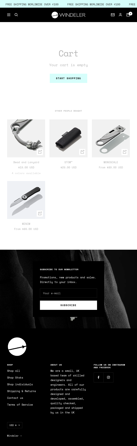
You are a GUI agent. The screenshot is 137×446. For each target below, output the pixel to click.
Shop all (13, 371)
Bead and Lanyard (26, 162)
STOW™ (68, 162)
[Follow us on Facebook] (98, 377)
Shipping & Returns (21, 391)
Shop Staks (15, 377)
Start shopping (68, 78)
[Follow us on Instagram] (108, 377)
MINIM (26, 224)
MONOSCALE (111, 162)
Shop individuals (20, 384)
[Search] (16, 14)
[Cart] (128, 14)
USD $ (13, 425)
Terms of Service (20, 404)
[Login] (120, 14)
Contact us (15, 398)
